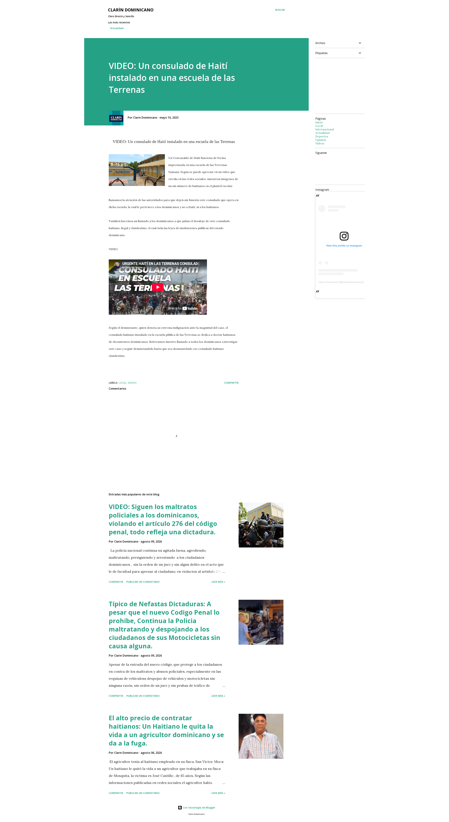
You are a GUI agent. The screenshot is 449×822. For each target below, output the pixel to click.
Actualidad (116, 28)
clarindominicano (352, 282)
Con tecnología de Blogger (198, 807)
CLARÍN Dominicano (130, 10)
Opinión (320, 140)
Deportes (321, 136)
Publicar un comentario (143, 581)
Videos (132, 382)
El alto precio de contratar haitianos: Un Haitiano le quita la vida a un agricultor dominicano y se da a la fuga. (166, 730)
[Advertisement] (344, 85)
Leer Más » (218, 581)
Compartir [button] (231, 382)
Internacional (324, 129)
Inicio (319, 122)
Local (122, 382)
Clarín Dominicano (328, 282)
